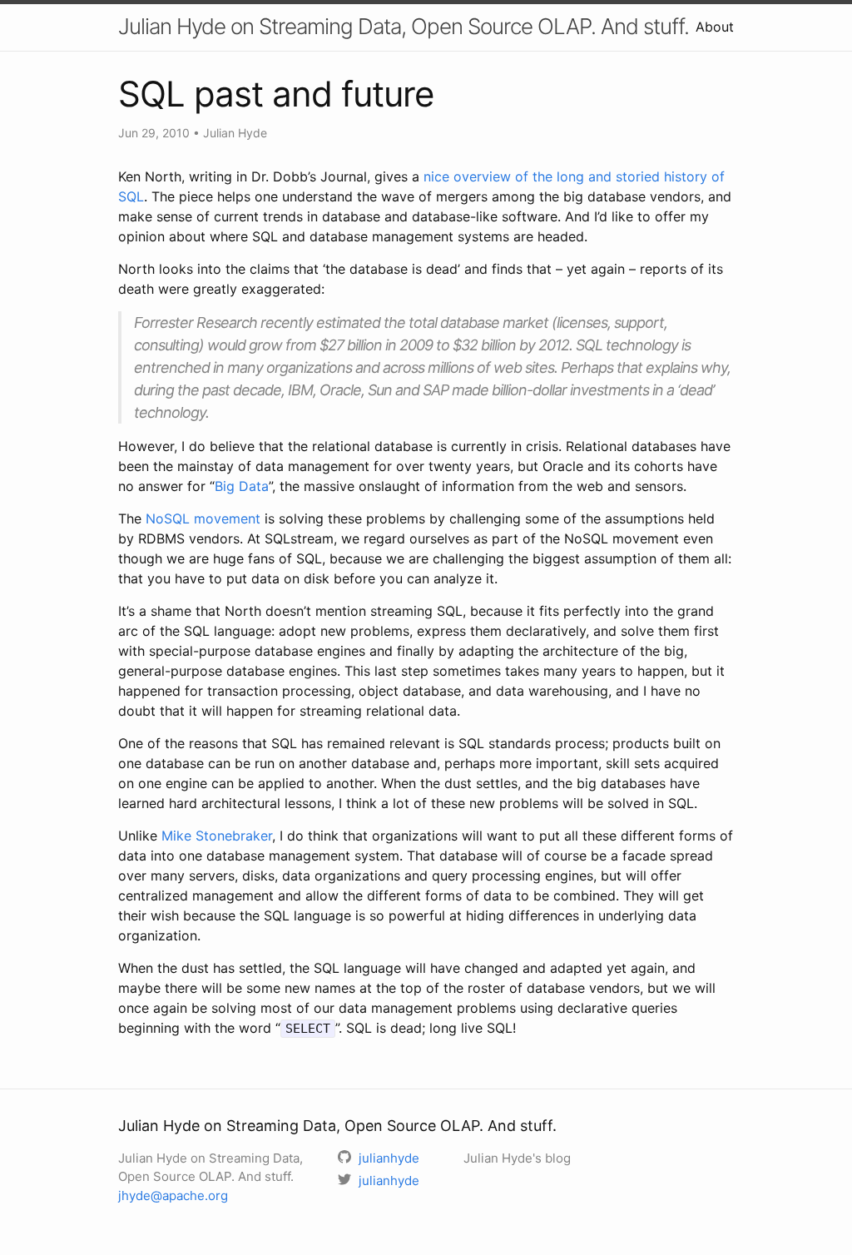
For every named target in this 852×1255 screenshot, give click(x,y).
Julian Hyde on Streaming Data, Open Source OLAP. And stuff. (403, 26)
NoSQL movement (203, 518)
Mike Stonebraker (216, 835)
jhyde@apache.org (173, 1195)
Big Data (242, 486)
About (715, 26)
